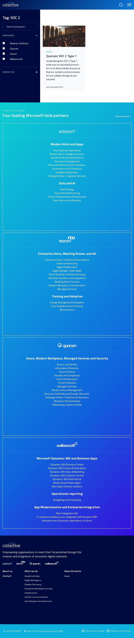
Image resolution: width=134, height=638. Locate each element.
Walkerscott (16, 59)
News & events (72, 571)
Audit (48, 87)
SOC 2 (61, 87)
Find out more (123, 116)
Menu (128, 3)
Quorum (14, 48)
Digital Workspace (33, 580)
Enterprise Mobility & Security (38, 588)
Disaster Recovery (33, 584)
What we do (31, 571)
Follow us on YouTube (120, 631)
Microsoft (54, 87)
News (66, 576)
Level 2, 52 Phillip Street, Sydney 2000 (45, 631)
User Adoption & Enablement (38, 601)
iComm (13, 54)
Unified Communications (36, 597)
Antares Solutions (19, 43)
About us (7, 571)
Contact (7, 576)
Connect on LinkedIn (95, 631)
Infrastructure (31, 592)
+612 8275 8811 (13, 631)
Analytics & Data (32, 576)
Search (121, 3)
